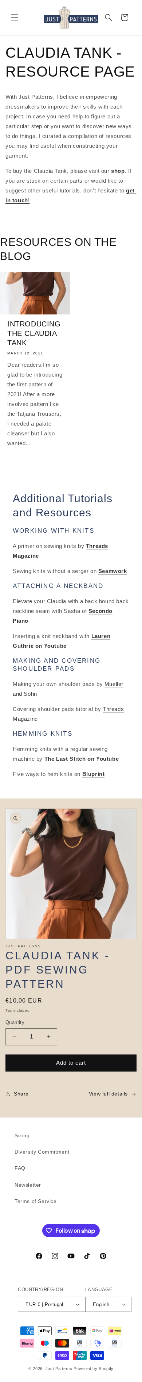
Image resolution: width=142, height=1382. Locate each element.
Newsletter (28, 1185)
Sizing (22, 1135)
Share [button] (21, 1094)
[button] (15, 17)
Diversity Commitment (42, 1152)
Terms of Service (36, 1201)
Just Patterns (59, 1368)
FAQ (20, 1168)
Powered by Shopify (94, 1368)
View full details (108, 1094)
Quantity (14, 1022)
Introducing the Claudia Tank (34, 333)
